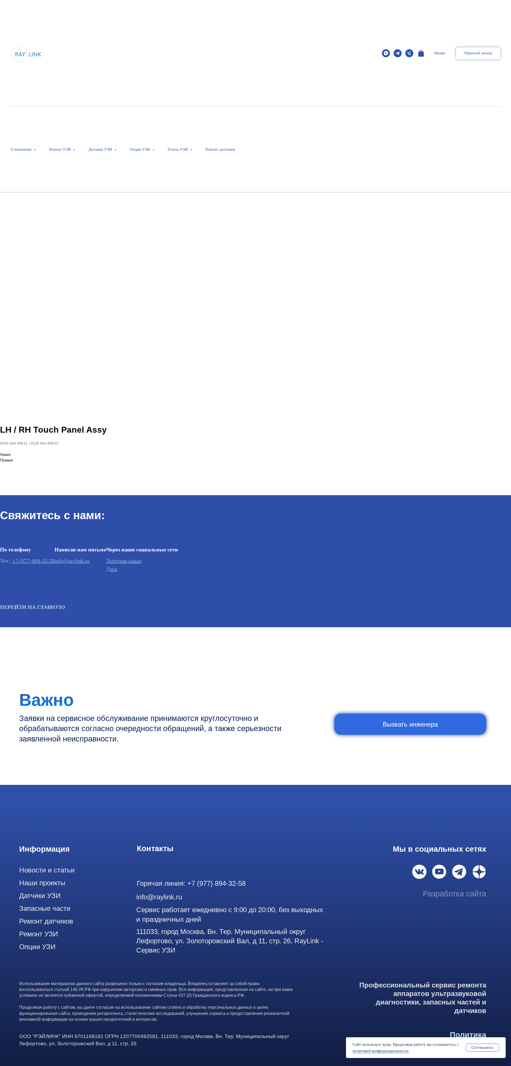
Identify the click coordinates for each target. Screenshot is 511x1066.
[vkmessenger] (421, 53)
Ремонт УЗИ (38, 934)
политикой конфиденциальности (381, 1051)
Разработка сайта (454, 893)
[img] (419, 872)
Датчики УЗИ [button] (100, 149)
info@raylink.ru (72, 561)
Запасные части (45, 908)
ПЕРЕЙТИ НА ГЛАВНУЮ (32, 607)
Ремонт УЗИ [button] (60, 149)
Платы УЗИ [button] (178, 149)
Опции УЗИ (37, 946)
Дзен (111, 569)
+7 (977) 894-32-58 (33, 561)
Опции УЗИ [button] (140, 149)
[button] (478, 53)
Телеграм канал (124, 561)
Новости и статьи (47, 870)
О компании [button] (21, 149)
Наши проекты (42, 883)
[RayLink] (386, 53)
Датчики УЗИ (40, 895)
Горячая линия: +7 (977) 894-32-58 (191, 883)
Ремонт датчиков (220, 149)
